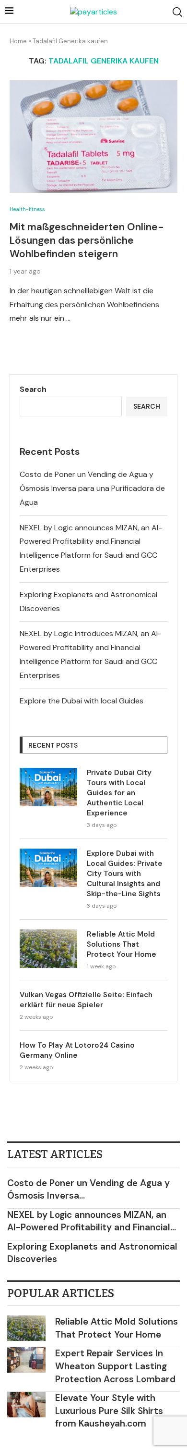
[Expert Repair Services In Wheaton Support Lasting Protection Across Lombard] (26, 1360)
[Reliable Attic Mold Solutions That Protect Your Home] (48, 948)
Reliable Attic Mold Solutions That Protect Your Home (121, 944)
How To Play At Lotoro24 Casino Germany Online (77, 1050)
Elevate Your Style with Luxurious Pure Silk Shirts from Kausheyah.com (109, 1410)
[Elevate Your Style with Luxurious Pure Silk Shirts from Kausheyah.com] (26, 1404)
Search (33, 389)
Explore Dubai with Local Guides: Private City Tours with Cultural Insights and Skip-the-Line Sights (125, 874)
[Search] (177, 12)
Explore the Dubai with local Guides (81, 701)
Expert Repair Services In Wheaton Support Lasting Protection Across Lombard (115, 1366)
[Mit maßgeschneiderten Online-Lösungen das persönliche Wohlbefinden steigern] (93, 136)
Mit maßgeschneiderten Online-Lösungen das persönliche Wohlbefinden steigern (87, 240)
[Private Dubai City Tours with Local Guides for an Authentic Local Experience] (48, 787)
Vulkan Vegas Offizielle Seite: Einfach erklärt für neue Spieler (86, 1000)
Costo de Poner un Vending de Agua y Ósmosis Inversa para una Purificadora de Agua (92, 488)
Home (18, 41)
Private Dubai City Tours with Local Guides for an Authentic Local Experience (119, 793)
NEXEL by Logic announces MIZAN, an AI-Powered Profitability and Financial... (91, 1221)
